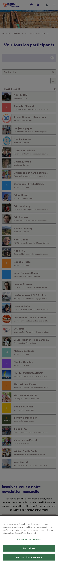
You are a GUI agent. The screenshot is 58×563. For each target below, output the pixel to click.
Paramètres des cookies (29, 539)
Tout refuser (29, 548)
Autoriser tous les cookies (29, 557)
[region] (29, 539)
